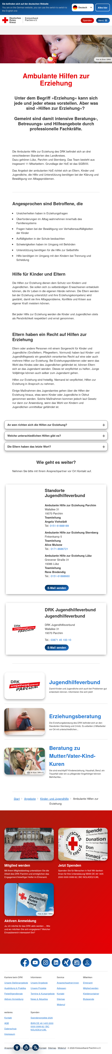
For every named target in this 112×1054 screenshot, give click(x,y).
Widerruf (61, 1004)
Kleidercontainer (91, 993)
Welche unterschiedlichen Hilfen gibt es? (34, 436)
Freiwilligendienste (13, 993)
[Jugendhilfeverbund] (24, 685)
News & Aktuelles (39, 999)
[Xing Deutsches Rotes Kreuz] (66, 962)
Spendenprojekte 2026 (42, 1017)
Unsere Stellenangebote (16, 982)
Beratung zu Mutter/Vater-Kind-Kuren (72, 755)
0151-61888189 (59, 526)
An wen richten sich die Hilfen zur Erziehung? (37, 425)
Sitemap (61, 999)
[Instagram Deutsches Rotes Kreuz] (45, 962)
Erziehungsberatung (75, 716)
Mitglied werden (17, 865)
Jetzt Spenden (69, 865)
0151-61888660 (60, 576)
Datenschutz (10, 1028)
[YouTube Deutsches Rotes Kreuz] (35, 962)
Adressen (61, 988)
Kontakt (60, 993)
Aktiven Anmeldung (20, 920)
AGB (6, 1023)
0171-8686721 (60, 549)
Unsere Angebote (39, 982)
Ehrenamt (87, 982)
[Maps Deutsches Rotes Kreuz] (87, 962)
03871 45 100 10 (61, 640)
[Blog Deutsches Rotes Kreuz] (76, 962)
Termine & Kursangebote (43, 993)
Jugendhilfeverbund (74, 682)
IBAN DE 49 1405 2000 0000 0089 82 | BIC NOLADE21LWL (42, 1026)
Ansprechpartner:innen (68, 982)
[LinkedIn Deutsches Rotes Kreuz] (56, 962)
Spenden (87, 20)
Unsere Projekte (38, 988)
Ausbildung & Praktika (15, 988)
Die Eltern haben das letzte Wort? (29, 446)
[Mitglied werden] (29, 844)
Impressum (9, 1034)
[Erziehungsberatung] (24, 721)
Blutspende (88, 999)
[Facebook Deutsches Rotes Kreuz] (24, 962)
